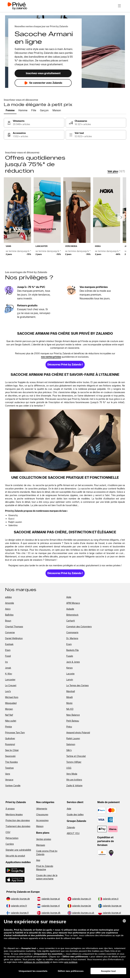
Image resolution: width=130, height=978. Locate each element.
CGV (8, 832)
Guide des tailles (75, 814)
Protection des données (18, 820)
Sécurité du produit (15, 855)
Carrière (10, 844)
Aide (69, 808)
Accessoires (42, 820)
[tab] (10, 110)
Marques (40, 845)
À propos (10, 808)
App (38, 860)
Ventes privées (43, 839)
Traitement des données (18, 826)
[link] (34, 122)
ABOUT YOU (73, 833)
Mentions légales (14, 814)
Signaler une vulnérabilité (18, 850)
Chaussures (42, 814)
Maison (39, 826)
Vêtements (41, 808)
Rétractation (12, 838)
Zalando (71, 827)
